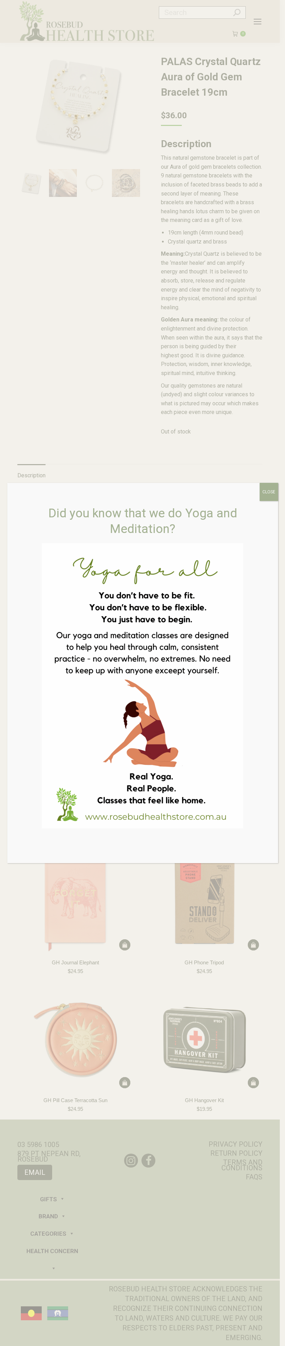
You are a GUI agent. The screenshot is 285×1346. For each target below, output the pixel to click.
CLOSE (268, 491)
